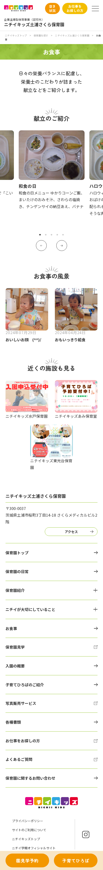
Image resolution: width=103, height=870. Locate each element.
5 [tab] (63, 234)
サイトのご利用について (29, 830)
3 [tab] (51, 234)
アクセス (71, 531)
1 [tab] (40, 234)
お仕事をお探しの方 (75, 8)
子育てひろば (75, 860)
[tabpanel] (52, 170)
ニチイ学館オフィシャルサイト (34, 848)
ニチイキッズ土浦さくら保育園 (72, 35)
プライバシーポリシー (27, 821)
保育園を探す (41, 35)
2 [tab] (45, 234)
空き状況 (52, 8)
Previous (41, 245)
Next (61, 245)
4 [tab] (57, 234)
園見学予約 (27, 860)
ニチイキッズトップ (16, 35)
